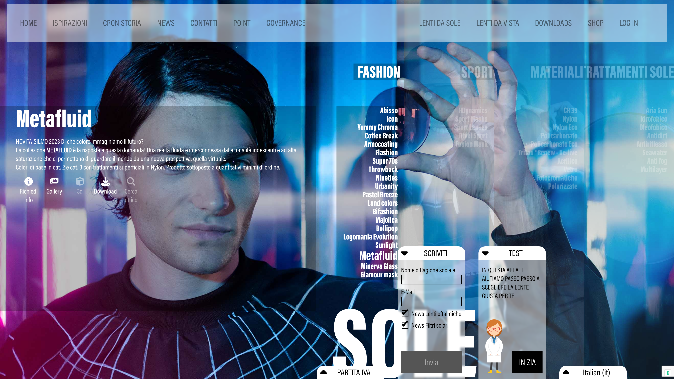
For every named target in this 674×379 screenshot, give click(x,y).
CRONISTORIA (122, 22)
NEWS (166, 22)
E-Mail (408, 291)
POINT (241, 22)
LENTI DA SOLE (440, 22)
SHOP (596, 22)
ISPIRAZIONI (70, 22)
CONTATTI (203, 22)
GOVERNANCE (286, 22)
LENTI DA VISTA (497, 22)
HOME (28, 22)
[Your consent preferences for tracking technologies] (668, 373)
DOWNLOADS (553, 22)
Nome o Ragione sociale (428, 270)
